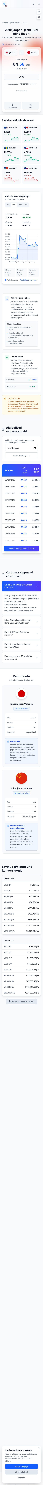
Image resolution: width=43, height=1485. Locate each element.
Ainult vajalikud (21, 1472)
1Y (26, 205)
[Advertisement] (21, 13)
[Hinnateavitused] (34, 4)
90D (20, 205)
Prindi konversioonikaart (23, 1001)
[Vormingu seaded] (39, 11)
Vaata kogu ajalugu (28, 280)
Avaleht (5, 22)
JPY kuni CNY (15, 22)
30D (13, 205)
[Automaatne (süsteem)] (39, 17)
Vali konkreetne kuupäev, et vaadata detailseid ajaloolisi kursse (19, 441)
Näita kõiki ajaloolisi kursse (21, 548)
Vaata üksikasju (20, 455)
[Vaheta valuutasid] (21, 52)
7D (8, 205)
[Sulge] (39, 1448)
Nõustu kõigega (21, 1466)
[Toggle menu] (39, 4)
